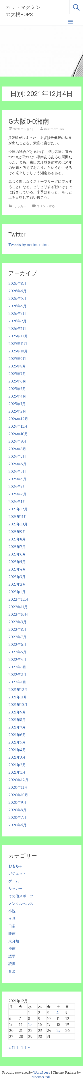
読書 (11, 963)
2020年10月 (18, 795)
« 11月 (13, 1047)
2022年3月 (17, 667)
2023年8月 (17, 539)
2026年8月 (17, 283)
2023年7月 (17, 546)
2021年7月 (17, 727)
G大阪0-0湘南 (28, 121)
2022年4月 (17, 659)
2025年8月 (17, 366)
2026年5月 (17, 298)
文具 (11, 918)
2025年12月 (18, 336)
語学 (11, 956)
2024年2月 (17, 494)
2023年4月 (17, 569)
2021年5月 (17, 742)
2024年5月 (17, 471)
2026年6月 (17, 291)
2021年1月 (16, 772)
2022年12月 (18, 599)
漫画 (11, 948)
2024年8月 (17, 449)
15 (30, 1024)
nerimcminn (54, 129)
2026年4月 (17, 306)
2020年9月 (17, 802)
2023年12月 (18, 509)
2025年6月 (17, 381)
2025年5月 (17, 388)
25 (58, 1030)
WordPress (41, 1072)
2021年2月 (17, 765)
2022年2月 (17, 674)
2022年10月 (18, 614)
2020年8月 (17, 810)
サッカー (20, 206)
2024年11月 (17, 426)
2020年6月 (17, 825)
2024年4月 (17, 479)
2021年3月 (16, 757)
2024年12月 (18, 419)
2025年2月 (17, 411)
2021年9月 (17, 712)
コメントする (45, 206)
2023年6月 (17, 554)
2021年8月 (17, 719)
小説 (11, 911)
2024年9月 (17, 441)
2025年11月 (17, 343)
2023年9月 (17, 531)
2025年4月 (17, 396)
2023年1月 (16, 592)
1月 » (25, 1047)
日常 (11, 926)
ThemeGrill (41, 1077)
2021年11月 (17, 697)
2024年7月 (17, 456)
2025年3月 (17, 404)
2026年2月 (17, 321)
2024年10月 (18, 434)
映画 (11, 933)
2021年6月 (17, 734)
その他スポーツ (20, 896)
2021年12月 (18, 689)
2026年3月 (17, 313)
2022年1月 (17, 682)
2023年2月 (17, 584)
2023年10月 (17, 524)
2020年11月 (18, 787)
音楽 (11, 971)
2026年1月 (17, 328)
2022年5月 (17, 652)
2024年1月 (17, 501)
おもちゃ (15, 866)
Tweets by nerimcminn (28, 244)
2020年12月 (18, 780)
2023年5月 (17, 561)
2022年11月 (18, 607)
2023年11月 (17, 516)
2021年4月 (17, 750)
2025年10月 (18, 351)
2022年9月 (17, 622)
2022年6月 (17, 644)
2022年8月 (17, 629)
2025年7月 (17, 373)
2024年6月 (17, 464)
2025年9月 (17, 358)
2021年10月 (17, 704)
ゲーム (13, 881)
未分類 (13, 941)
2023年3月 (16, 577)
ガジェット (17, 873)
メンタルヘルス (20, 903)
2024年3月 (17, 486)
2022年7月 (17, 637)
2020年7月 (17, 817)
